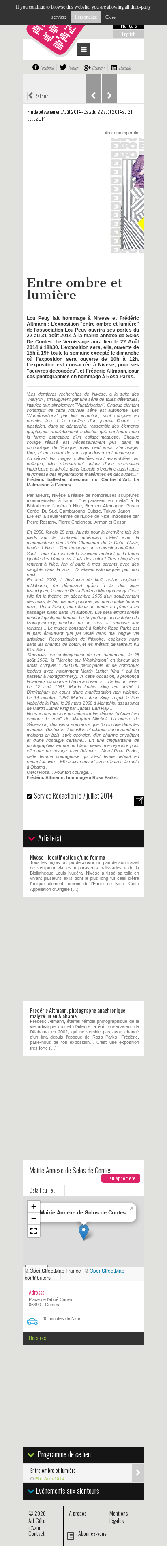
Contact (36, 1533)
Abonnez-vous (92, 1533)
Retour (37, 95)
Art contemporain (121, 132)
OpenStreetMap (107, 1270)
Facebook (47, 67)
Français (129, 25)
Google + (98, 67)
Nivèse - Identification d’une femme (67, 857)
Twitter (73, 67)
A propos (77, 1513)
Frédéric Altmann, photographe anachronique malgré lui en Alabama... (77, 1013)
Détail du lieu (43, 1190)
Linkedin (125, 67)
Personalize (86, 17)
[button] (84, 1232)
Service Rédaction (55, 796)
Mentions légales (118, 1517)
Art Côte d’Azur (36, 1524)
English (128, 34)
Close (110, 17)
